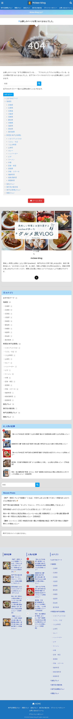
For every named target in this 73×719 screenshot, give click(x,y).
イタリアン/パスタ (15, 139)
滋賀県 (10, 126)
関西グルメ (18, 8)
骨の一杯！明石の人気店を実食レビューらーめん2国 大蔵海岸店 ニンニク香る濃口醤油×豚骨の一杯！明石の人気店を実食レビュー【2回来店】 (36, 515)
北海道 (10, 111)
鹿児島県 (11, 132)
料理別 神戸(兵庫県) (13, 135)
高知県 (10, 129)
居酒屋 (10, 168)
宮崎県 (10, 117)
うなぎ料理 (12, 145)
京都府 (10, 105)
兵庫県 (10, 108)
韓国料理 (11, 180)
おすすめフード (12, 98)
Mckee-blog (39, 2)
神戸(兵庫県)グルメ (6, 8)
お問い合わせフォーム (36, 710)
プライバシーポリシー (50, 8)
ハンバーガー (13, 154)
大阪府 (10, 114)
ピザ (9, 157)
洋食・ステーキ (13, 171)
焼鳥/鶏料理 (12, 177)
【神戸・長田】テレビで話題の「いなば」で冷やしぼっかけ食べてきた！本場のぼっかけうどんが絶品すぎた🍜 (36, 499)
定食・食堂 (12, 166)
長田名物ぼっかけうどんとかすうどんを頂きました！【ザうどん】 (27, 509)
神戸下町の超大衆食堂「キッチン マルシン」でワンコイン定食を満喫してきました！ (34, 505)
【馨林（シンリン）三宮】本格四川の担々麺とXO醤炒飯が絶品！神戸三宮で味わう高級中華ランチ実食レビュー (35, 522)
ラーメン (11, 160)
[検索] (39, 83)
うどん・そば (13, 142)
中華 (9, 162)
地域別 (8, 101)
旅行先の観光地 (37, 8)
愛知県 (10, 120)
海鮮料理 (11, 174)
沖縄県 (10, 123)
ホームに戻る (37, 201)
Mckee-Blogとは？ (36, 12)
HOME (38, 704)
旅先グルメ (26, 8)
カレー (10, 151)
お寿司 (10, 148)
